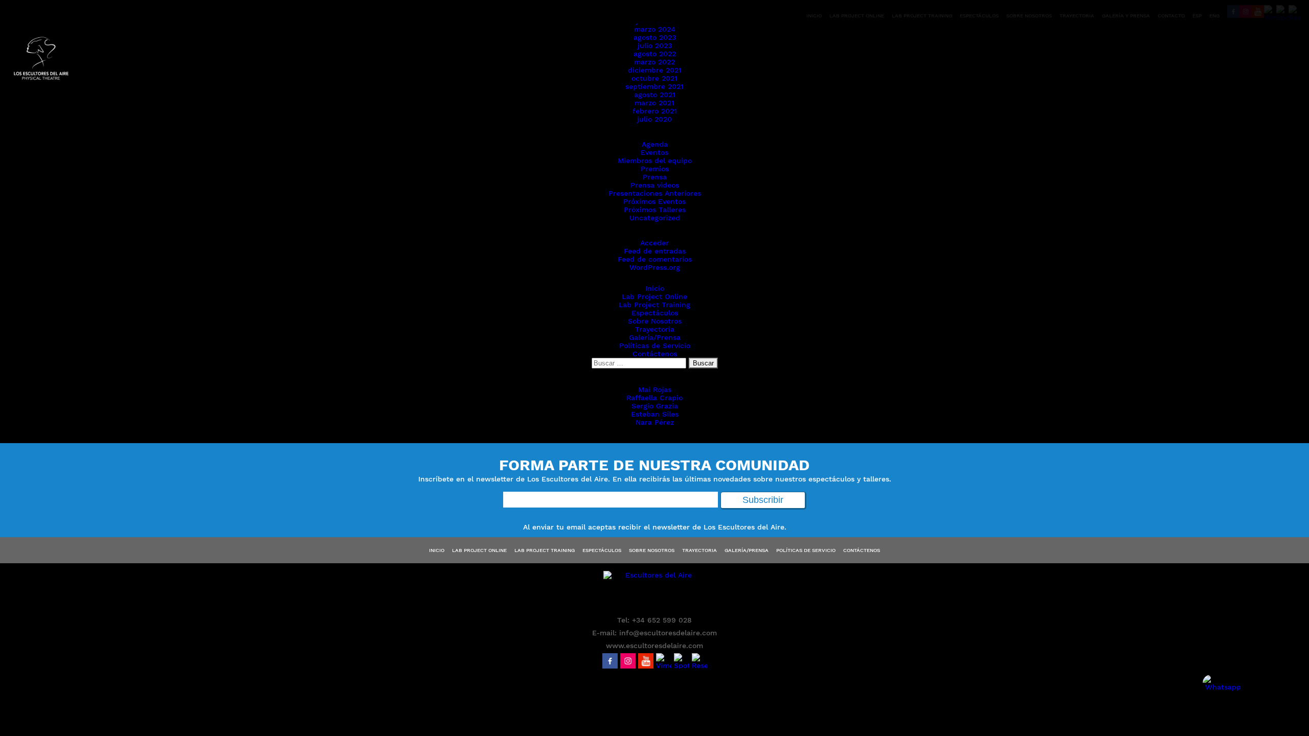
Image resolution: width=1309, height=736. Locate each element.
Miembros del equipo (655, 160)
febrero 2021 (655, 111)
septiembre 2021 (654, 86)
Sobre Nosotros (655, 321)
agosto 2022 (655, 54)
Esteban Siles (655, 414)
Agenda (655, 144)
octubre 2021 (654, 78)
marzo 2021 (654, 103)
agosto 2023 (655, 37)
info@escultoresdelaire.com (668, 633)
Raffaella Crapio (654, 398)
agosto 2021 (654, 94)
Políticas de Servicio (654, 345)
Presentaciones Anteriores (654, 193)
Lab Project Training (654, 305)
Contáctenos (655, 354)
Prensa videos (654, 185)
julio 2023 (655, 45)
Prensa (655, 177)
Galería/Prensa (655, 337)
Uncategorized (654, 218)
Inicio (654, 288)
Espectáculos (654, 313)
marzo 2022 (654, 62)
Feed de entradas (655, 251)
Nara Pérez (655, 422)
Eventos (654, 152)
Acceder (654, 243)
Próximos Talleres (655, 209)
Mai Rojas (654, 389)
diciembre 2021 (655, 70)
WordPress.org (654, 267)
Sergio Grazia (654, 406)
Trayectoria (654, 329)
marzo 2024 (654, 29)
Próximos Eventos (654, 201)
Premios (655, 169)
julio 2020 (654, 119)
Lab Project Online (654, 296)
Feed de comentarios (655, 259)
